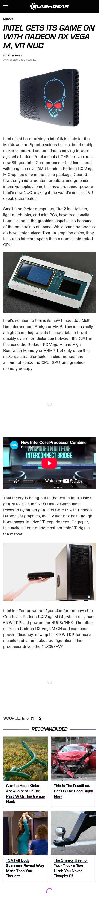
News (8, 19)
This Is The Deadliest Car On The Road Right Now (73, 790)
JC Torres (15, 55)
